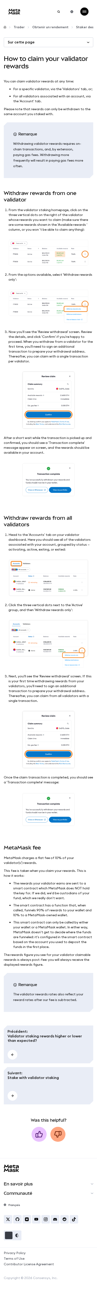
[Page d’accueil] (5, 27)
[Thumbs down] (57, 1134)
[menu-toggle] (84, 11)
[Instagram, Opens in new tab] (45, 1219)
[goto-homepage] (14, 11)
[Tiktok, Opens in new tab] (74, 1219)
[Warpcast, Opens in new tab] (27, 1219)
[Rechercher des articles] (58, 11)
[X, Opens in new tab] (8, 1219)
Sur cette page (21, 42)
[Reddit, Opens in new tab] (64, 1219)
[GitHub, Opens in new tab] (17, 1219)
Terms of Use (14, 1258)
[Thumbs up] (39, 1134)
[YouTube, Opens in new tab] (36, 1219)
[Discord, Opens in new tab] (55, 1219)
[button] (12, 1235)
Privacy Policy (15, 1253)
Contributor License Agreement (29, 1264)
